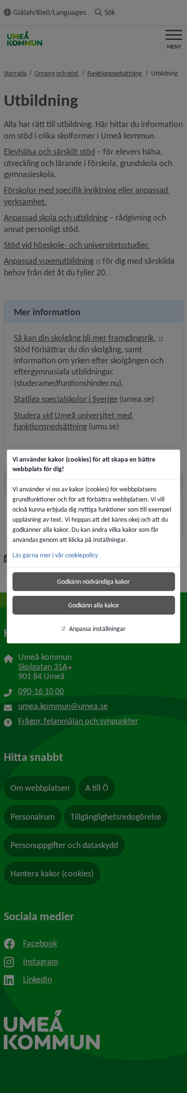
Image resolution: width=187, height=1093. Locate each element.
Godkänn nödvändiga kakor (93, 582)
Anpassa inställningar (97, 629)
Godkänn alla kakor (93, 605)
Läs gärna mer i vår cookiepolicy (55, 555)
